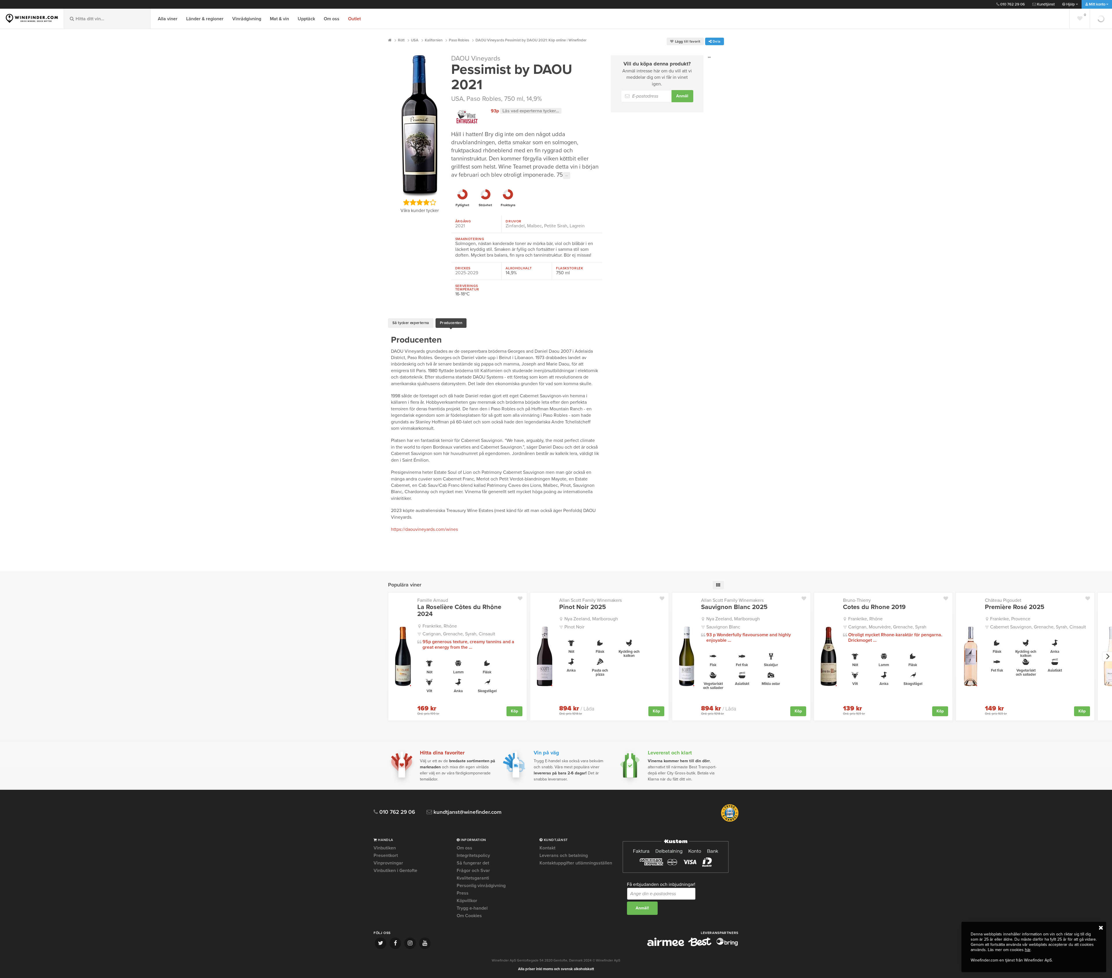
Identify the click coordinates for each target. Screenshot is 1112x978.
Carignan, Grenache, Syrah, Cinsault (459, 634)
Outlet (354, 19)
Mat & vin (279, 19)
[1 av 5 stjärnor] (406, 202)
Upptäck (306, 19)
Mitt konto (1097, 4)
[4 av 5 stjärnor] (426, 202)
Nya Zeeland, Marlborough (591, 619)
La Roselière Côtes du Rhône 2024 (459, 610)
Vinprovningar (388, 863)
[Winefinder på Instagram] (410, 943)
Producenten (451, 323)
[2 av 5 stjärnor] (412, 202)
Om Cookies (469, 916)
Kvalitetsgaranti (473, 878)
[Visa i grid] (718, 585)
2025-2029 (466, 273)
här (1027, 949)
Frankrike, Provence (1010, 619)
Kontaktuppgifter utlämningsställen (575, 863)
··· (566, 175)
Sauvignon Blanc (723, 627)
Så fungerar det (473, 863)
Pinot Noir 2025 (582, 607)
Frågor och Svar (473, 870)
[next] (1107, 656)
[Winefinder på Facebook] (395, 943)
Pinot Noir (574, 627)
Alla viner (168, 19)
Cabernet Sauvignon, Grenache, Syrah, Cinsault (1038, 627)
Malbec (534, 226)
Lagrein (577, 226)
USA (457, 99)
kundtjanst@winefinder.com (467, 812)
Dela (716, 41)
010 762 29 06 (1012, 4)
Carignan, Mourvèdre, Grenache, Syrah (887, 627)
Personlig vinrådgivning (481, 886)
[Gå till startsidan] (32, 18)
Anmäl (682, 96)
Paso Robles (484, 99)
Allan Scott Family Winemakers (590, 600)
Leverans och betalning (563, 855)
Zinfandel (515, 226)
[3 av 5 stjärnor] (419, 202)
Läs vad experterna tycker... (530, 111)
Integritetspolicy (473, 855)
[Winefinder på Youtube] (425, 943)
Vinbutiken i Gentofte (395, 870)
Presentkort (386, 855)
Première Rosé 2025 (1014, 607)
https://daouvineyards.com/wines (424, 529)
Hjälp (1070, 4)
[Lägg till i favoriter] (522, 597)
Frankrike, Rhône (440, 626)
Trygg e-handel (472, 908)
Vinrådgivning (246, 19)
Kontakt (547, 848)
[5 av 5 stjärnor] (432, 202)
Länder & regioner (205, 19)
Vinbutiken (385, 848)
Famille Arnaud (432, 600)
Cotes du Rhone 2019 (874, 607)
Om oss (331, 19)
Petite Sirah (555, 226)
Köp (514, 711)
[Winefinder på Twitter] (380, 943)
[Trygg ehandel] (729, 820)
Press (463, 893)
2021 (460, 226)
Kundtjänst (1045, 4)
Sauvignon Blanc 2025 (734, 607)
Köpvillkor (467, 901)
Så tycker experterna (410, 323)
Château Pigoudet (1003, 600)
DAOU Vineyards (475, 58)
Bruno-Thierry (857, 600)
